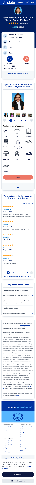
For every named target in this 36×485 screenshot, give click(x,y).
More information (18, 481)
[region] (18, 472)
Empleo (6, 430)
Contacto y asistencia (26, 426)
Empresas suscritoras (10, 428)
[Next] (31, 120)
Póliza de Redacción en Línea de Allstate (18, 276)
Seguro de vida (8, 444)
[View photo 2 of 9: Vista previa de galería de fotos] (12, 115)
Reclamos (23, 428)
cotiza (18, 177)
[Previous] (4, 120)
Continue (18, 474)
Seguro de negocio (25, 444)
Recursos (22, 430)
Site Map (22, 432)
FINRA (29, 386)
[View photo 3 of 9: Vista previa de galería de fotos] (18, 115)
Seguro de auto (8, 440)
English (20, 2)
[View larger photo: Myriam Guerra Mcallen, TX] (18, 101)
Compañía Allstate (9, 426)
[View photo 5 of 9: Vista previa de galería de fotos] (30, 115)
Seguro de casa (8, 442)
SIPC (4, 388)
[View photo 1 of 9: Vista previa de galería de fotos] (6, 115)
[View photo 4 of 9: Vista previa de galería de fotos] (24, 115)
